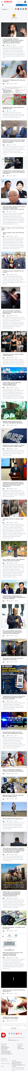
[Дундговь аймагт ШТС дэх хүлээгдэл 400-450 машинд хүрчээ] (14, 785)
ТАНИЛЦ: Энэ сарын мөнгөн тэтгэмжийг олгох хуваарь (10, 1018)
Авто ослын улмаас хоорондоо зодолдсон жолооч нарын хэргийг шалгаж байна (12, 312)
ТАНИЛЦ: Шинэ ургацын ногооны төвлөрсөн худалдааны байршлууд (13, 422)
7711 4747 (14, 1060)
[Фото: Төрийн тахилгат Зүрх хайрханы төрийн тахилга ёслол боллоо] (14, 549)
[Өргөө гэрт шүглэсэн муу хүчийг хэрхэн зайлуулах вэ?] (14, 979)
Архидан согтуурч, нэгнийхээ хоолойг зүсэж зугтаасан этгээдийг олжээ (13, 445)
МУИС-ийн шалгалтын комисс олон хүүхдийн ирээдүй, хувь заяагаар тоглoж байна (13, 954)
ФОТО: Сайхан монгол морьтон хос (13, 818)
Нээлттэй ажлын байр (5, 1052)
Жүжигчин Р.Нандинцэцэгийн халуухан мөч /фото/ (14, 80)
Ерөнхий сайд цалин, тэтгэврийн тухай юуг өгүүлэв (14, 927)
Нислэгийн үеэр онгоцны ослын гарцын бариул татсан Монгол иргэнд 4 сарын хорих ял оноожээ (14, 141)
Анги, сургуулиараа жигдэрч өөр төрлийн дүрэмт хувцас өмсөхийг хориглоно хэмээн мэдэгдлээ (12, 632)
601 (12, 1028)
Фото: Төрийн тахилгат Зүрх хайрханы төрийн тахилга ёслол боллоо (14, 560)
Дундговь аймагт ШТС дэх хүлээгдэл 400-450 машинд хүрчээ (13, 795)
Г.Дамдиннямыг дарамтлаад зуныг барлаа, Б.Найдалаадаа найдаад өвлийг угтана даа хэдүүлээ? (14, 597)
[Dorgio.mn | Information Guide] (3, 1035)
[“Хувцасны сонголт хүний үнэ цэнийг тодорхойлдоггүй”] (14, 341)
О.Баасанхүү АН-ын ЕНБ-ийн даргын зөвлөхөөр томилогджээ (13, 658)
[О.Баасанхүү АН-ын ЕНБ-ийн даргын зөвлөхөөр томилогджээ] (14, 647)
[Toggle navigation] (2, 5)
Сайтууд (19, 1047)
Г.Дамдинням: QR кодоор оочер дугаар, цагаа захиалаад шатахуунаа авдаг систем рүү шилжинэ (14, 697)
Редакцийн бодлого (5, 1047)
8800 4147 (14, 1063)
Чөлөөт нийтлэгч (20, 1048)
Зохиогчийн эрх (4, 1048)
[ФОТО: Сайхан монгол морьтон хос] (14, 809)
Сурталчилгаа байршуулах (6, 1053)
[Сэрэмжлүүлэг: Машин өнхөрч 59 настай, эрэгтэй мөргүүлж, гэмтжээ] (14, 721)
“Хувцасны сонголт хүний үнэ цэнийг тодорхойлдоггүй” (13, 354)
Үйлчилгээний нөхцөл (5, 1051)
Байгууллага (20, 1046)
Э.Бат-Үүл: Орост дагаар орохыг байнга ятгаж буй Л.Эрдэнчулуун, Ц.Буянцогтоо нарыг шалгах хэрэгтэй (14, 208)
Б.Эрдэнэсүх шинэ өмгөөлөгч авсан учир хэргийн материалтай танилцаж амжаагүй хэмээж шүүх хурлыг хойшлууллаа (13, 484)
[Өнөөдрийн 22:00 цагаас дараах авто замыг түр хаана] (14, 96)
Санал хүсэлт (4, 1049)
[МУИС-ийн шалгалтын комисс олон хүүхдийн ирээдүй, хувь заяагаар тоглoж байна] (9, 942)
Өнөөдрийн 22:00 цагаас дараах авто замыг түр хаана (13, 108)
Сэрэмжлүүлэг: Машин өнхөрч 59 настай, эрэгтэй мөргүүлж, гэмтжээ (13, 732)
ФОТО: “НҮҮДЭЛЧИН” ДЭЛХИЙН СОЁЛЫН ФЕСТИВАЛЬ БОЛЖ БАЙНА (13, 770)
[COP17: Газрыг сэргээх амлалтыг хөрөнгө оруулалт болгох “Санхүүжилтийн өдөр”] (14, 373)
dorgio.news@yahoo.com (17, 1062)
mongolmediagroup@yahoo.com (18, 1064)
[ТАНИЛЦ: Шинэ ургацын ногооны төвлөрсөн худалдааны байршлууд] (14, 410)
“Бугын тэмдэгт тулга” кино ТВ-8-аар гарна (13, 233)
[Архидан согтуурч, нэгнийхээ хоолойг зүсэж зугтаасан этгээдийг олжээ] (14, 435)
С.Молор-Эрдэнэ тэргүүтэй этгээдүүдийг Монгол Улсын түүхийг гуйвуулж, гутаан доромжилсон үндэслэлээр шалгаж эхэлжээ (13, 41)
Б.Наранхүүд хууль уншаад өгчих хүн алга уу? (13, 271)
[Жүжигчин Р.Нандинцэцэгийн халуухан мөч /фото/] (14, 69)
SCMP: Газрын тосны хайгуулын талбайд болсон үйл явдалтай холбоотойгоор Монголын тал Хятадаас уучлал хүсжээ (12, 893)
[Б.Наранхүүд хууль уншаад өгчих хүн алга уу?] (13, 260)
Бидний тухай (4, 1046)
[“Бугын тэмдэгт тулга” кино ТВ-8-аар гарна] (14, 228)
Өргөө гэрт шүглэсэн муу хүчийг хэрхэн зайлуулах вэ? (14, 990)
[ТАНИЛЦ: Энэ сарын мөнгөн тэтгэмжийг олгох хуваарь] (14, 1006)
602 (15, 1028)
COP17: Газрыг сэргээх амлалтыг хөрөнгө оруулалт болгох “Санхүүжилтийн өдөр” (12, 384)
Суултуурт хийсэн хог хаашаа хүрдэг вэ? (13, 519)
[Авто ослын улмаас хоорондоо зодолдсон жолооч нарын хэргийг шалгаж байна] (10, 297)
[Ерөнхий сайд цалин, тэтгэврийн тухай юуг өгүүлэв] (14, 918)
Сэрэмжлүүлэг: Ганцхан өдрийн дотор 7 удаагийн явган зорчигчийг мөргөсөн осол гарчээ (14, 172)
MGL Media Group (11, 1040)
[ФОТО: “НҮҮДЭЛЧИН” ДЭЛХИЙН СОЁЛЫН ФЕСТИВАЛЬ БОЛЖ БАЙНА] (14, 759)
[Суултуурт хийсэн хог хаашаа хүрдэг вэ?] (14, 508)
